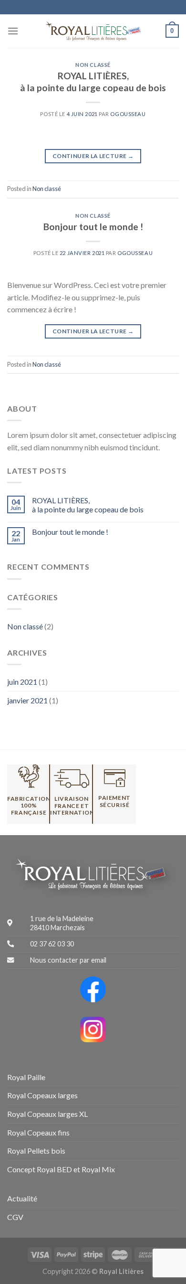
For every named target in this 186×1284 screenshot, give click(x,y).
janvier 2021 (27, 700)
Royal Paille (26, 1077)
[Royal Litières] (93, 31)
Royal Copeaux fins (38, 1132)
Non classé (93, 65)
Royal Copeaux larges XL (47, 1113)
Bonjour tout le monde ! (93, 226)
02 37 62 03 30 (52, 944)
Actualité (22, 1198)
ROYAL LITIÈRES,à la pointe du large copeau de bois (93, 81)
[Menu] (13, 30)
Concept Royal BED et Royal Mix (61, 1169)
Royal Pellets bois (36, 1150)
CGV (15, 1216)
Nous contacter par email (68, 960)
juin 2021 (22, 681)
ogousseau (127, 114)
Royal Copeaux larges (42, 1095)
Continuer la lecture (93, 155)
